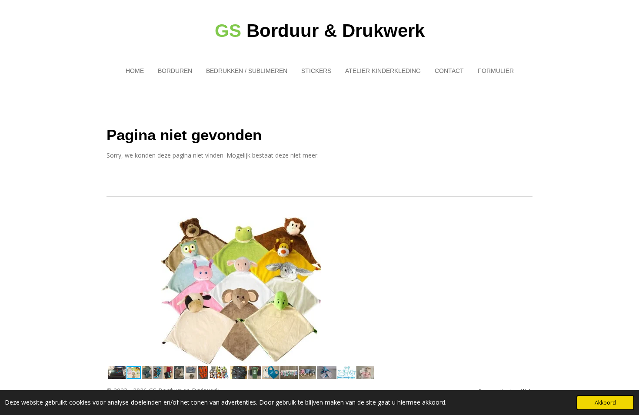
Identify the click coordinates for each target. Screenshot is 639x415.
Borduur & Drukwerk (320, 30)
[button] (367, 225)
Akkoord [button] (605, 402)
